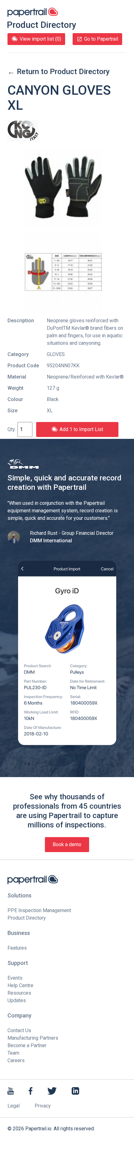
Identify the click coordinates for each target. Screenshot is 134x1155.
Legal (13, 1106)
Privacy (43, 1106)
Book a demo (67, 844)
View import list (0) (40, 39)
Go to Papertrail (101, 39)
